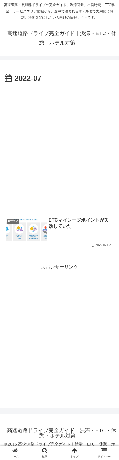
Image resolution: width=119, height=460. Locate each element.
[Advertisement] (59, 147)
